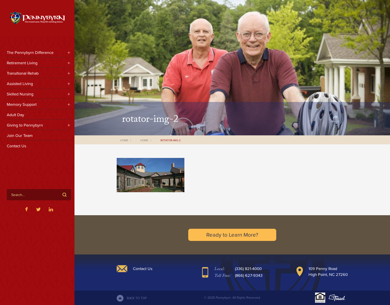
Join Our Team (20, 136)
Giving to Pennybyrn (25, 125)
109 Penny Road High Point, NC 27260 (328, 271)
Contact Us (16, 146)
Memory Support (22, 104)
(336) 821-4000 (248, 269)
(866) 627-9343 (248, 275)
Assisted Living (20, 84)
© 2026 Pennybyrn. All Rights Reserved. (232, 297)
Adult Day (15, 115)
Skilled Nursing (20, 94)
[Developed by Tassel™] (337, 297)
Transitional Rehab (23, 73)
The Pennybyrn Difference (30, 52)
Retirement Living (22, 63)
